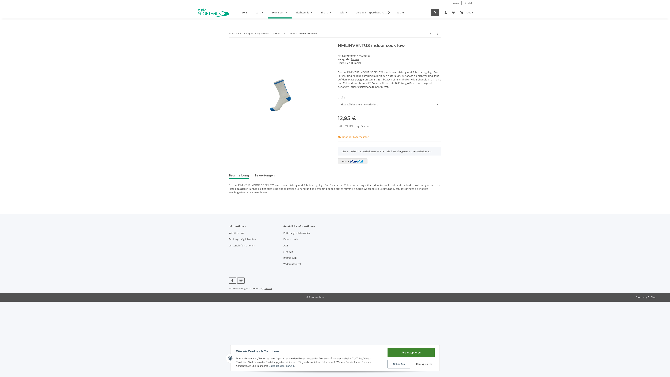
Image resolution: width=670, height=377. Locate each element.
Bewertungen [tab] (265, 175)
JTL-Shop (652, 297)
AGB (285, 245)
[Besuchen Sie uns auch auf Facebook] (232, 281)
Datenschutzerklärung (281, 365)
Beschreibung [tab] (239, 175)
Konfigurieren (424, 364)
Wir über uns (236, 233)
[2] (352, 161)
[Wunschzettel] (453, 12)
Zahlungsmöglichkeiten (242, 239)
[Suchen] (435, 12)
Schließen (399, 364)
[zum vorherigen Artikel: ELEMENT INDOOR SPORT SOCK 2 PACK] (430, 33)
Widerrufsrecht (292, 264)
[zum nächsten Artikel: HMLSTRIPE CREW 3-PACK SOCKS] (437, 33)
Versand (366, 126)
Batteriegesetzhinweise (297, 233)
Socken (355, 59)
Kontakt (468, 3)
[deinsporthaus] (213, 12)
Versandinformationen (242, 245)
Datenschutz (290, 239)
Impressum (290, 257)
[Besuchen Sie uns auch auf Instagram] (240, 281)
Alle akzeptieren (411, 352)
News (455, 3)
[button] (445, 12)
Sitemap (288, 251)
